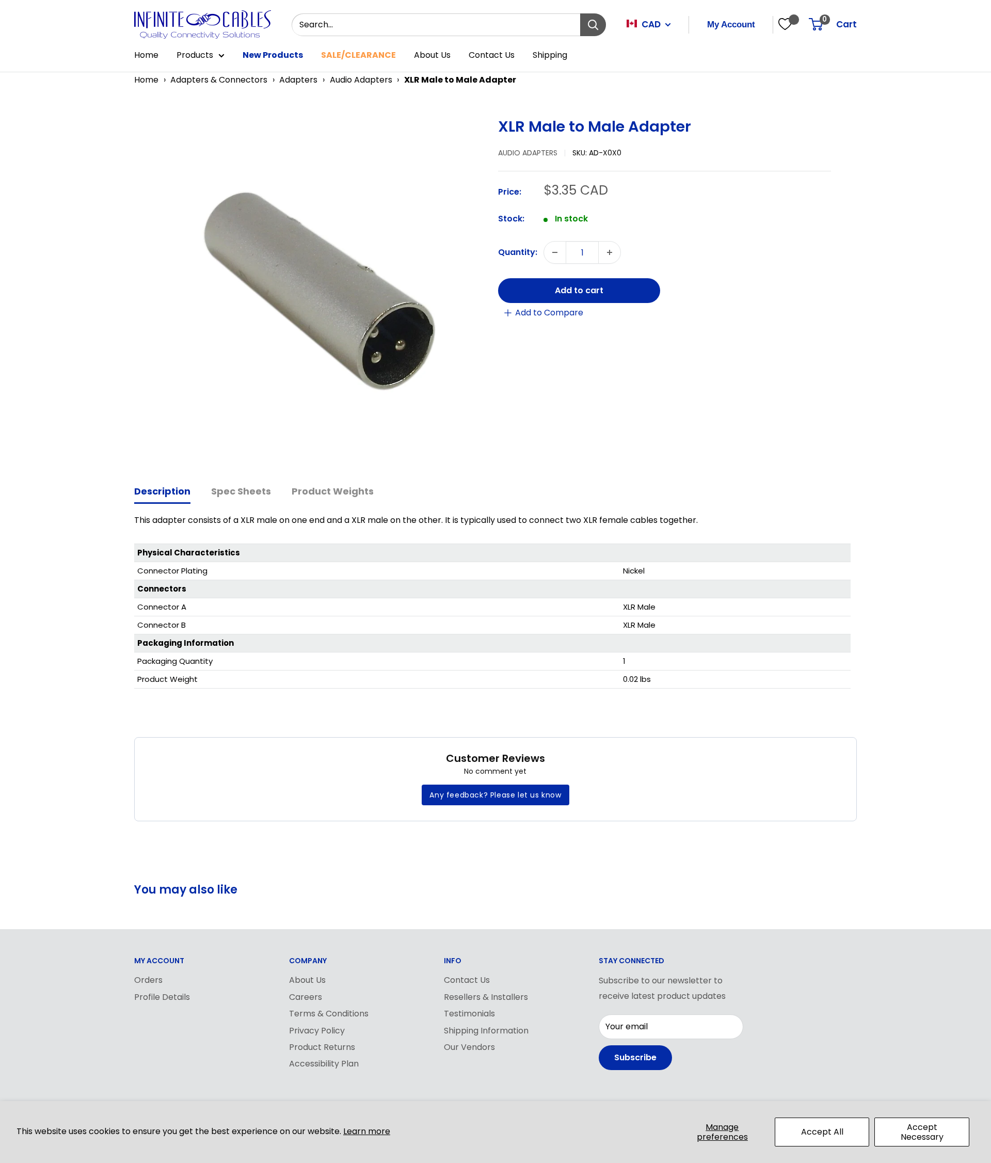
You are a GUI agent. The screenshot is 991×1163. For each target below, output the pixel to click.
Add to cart (579, 290)
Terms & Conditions (329, 1013)
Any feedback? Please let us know (495, 795)
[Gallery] (311, 288)
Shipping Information (486, 1031)
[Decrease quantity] (555, 252)
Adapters (298, 80)
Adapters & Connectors (218, 80)
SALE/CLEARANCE (358, 55)
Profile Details (162, 997)
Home (146, 55)
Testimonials (469, 1013)
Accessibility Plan (324, 1064)
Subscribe (635, 1057)
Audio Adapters (361, 80)
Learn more (366, 1131)
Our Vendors (469, 1047)
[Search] (593, 24)
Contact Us (492, 55)
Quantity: (517, 252)
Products (195, 55)
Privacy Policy (317, 1031)
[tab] (162, 492)
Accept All (822, 1132)
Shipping (550, 55)
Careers (305, 997)
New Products (273, 55)
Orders (148, 980)
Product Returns (322, 1047)
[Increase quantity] (609, 252)
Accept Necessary (922, 1132)
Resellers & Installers (486, 997)
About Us (432, 55)
